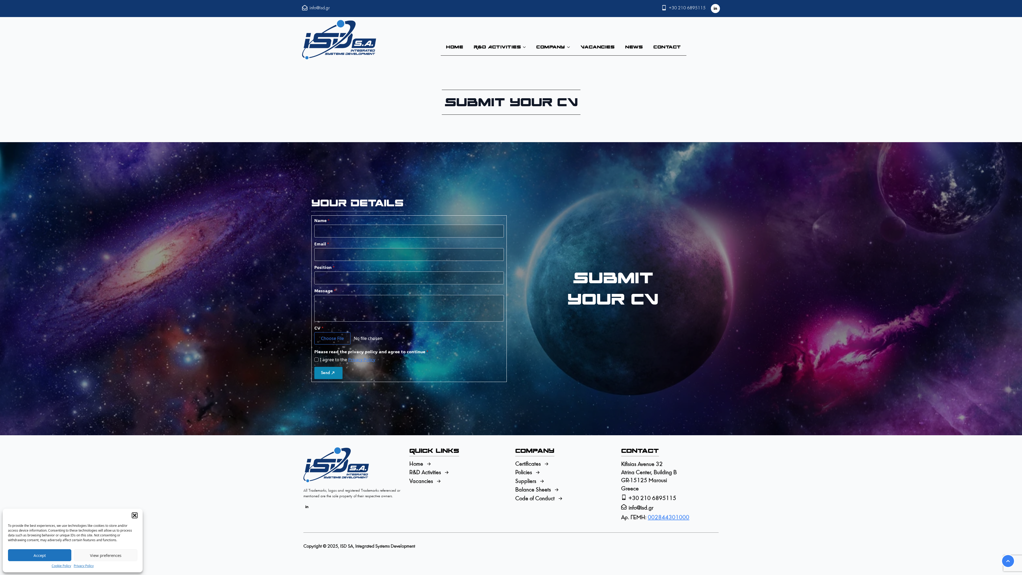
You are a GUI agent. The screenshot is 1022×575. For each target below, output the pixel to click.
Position (324, 267)
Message (325, 291)
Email (321, 244)
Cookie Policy (61, 566)
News (634, 47)
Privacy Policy (84, 566)
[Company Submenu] (570, 47)
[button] (134, 515)
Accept (40, 555)
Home (454, 47)
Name (321, 220)
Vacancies (597, 47)
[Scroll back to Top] (1008, 561)
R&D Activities (497, 47)
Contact (667, 47)
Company (550, 47)
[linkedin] (715, 8)
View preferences (105, 555)
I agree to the (347, 360)
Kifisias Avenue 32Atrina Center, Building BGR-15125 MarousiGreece (649, 476)
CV (318, 328)
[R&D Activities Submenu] (526, 47)
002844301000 (668, 518)
